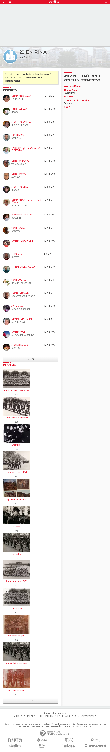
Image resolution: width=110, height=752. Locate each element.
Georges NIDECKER (21, 161)
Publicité (46, 724)
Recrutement (82, 724)
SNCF (67, 107)
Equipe (24, 724)
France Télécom (72, 86)
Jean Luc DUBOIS (20, 345)
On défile (16, 554)
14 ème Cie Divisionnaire (76, 100)
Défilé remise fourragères (16, 417)
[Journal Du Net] (68, 740)
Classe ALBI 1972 (16, 608)
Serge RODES (18, 228)
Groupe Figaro (65, 726)
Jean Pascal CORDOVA (22, 214)
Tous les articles (64, 724)
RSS (73, 724)
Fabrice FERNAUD (20, 293)
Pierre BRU (16, 254)
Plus (31, 359)
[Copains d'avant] (14, 746)
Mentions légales (52, 726)
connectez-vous (13, 77)
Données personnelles (97, 724)
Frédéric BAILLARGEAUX (23, 267)
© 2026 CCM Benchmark (83, 726)
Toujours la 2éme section (16, 499)
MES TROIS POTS (16, 690)
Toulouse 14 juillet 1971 (16, 472)
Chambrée (17, 445)
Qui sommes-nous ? (12, 724)
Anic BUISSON (18, 306)
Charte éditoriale (35, 724)
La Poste (68, 97)
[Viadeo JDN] (41, 746)
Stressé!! (16, 526)
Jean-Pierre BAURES (21, 122)
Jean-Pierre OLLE (19, 187)
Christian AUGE (18, 332)
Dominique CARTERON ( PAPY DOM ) (26, 201)
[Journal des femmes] (14, 740)
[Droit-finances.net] (95, 740)
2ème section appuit (16, 635)
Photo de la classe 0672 (17, 581)
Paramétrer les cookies (26, 726)
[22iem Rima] (10, 56)
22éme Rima (70, 90)
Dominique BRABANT (22, 96)
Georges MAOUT (19, 174)
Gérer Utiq (40, 726)
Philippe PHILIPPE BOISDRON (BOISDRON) (26, 149)
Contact (54, 724)
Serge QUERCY (18, 280)
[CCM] (41, 740)
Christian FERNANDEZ (22, 241)
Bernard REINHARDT (21, 319)
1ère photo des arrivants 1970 (16, 390)
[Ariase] (68, 745)
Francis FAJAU (18, 135)
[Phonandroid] (95, 746)
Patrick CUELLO (19, 109)
